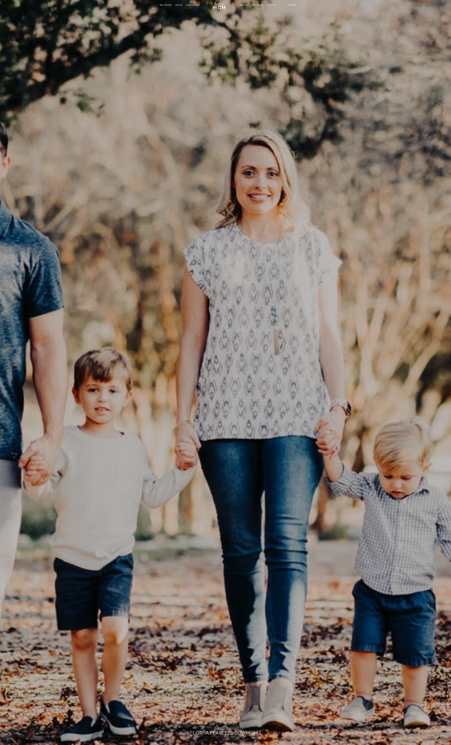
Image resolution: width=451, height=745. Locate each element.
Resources (258, 5)
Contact (271, 5)
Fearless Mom (219, 5)
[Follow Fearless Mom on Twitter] (294, 5)
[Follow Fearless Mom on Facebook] (292, 5)
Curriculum (192, 5)
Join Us (179, 5)
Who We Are (166, 5)
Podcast (244, 5)
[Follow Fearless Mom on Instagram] (289, 5)
